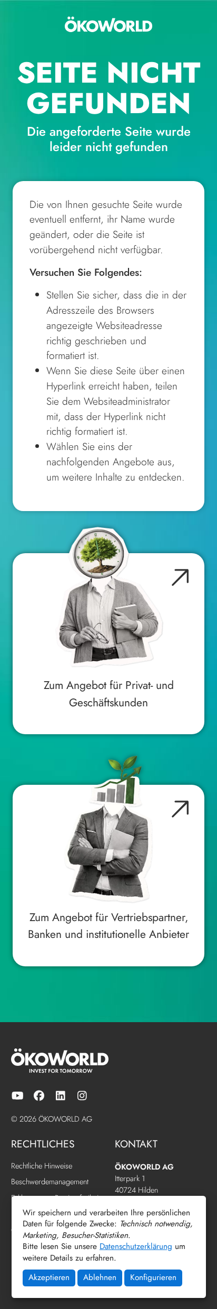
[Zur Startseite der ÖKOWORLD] (108, 24)
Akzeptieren (49, 1277)
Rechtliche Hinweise (41, 1166)
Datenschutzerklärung (136, 1246)
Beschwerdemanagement (49, 1182)
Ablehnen (99, 1277)
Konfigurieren (153, 1277)
